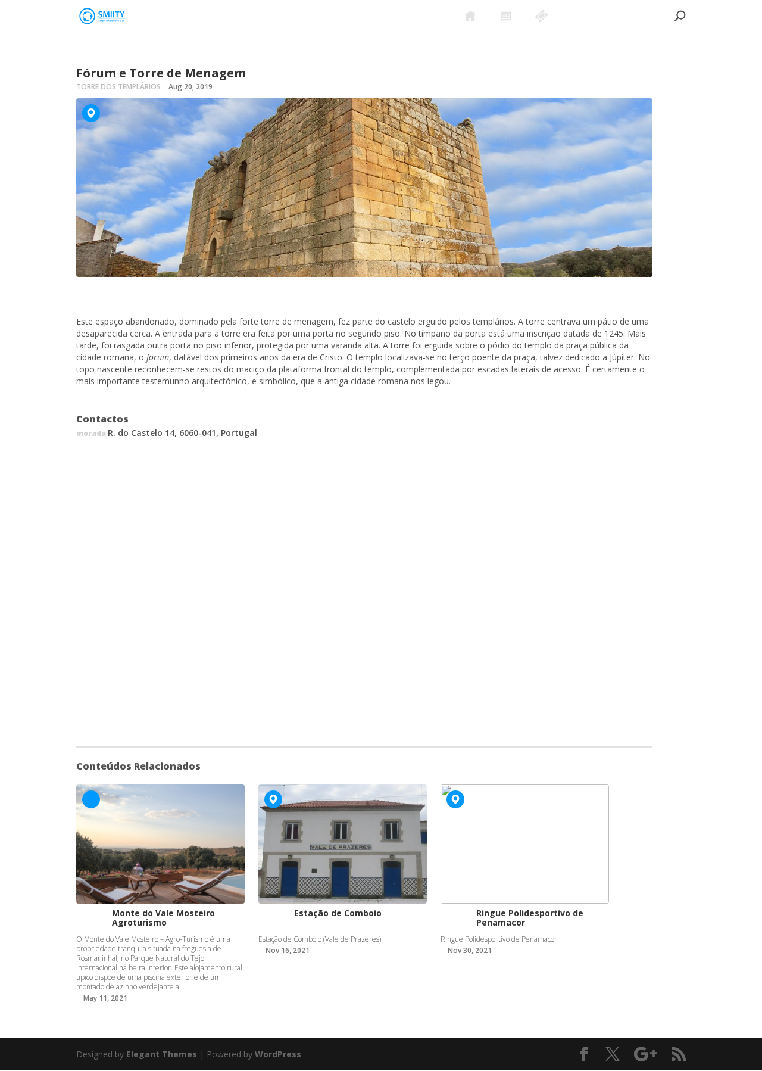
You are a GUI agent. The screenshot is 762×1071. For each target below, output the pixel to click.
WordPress (278, 1054)
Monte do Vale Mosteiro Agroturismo (163, 917)
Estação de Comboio (338, 913)
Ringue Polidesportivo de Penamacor (529, 917)
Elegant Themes (161, 1054)
